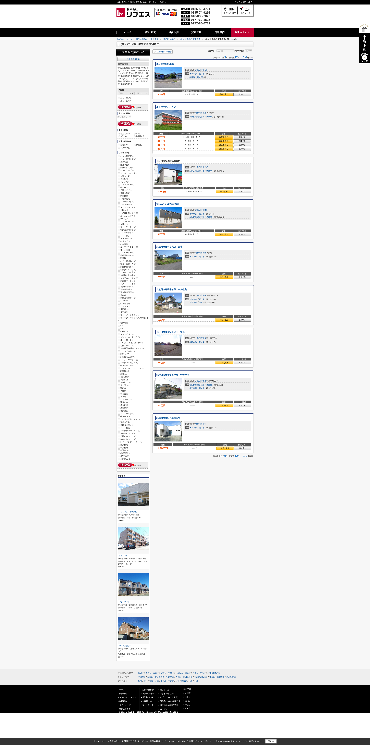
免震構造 (125, 445)
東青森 (171, 681)
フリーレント (127, 202)
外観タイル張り (128, 270)
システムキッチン (129, 278)
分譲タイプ (126, 190)
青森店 (187, 705)
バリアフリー (127, 185)
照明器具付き (127, 255)
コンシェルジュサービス (132, 368)
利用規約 (123, 701)
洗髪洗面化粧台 (128, 298)
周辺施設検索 (148, 697)
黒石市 (188, 673)
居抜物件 (125, 408)
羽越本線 (170, 677)
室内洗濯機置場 (128, 230)
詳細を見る (224, 94)
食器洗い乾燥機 (128, 275)
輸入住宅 (125, 416)
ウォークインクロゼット (132, 315)
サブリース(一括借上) (169, 697)
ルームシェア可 (128, 216)
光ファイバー (127, 334)
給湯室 (124, 450)
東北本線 (220, 677)
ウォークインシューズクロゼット (133, 319)
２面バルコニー (128, 433)
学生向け (125, 218)
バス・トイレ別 (128, 284)
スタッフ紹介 (148, 694)
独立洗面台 (126, 304)
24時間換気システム (130, 430)
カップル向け (127, 221)
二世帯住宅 (126, 199)
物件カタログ (125, 709)
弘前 (177, 681)
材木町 (205, 210)
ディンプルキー (128, 351)
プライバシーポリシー (128, 697)
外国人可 (125, 210)
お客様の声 (147, 701)
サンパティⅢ (124, 602)
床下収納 (125, 312)
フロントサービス (129, 360)
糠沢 (201, 302)
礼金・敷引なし (127, 101)
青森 (151, 681)
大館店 (187, 693)
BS (122, 329)
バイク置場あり (128, 261)
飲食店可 (125, 405)
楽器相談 (125, 162)
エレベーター (127, 252)
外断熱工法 (126, 459)
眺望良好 (125, 196)
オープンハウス (128, 207)
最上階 (124, 385)
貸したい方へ (165, 690)
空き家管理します (167, 694)
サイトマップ (125, 705)
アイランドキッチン (130, 419)
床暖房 (124, 309)
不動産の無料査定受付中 (170, 701)
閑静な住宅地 (127, 167)
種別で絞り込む (133, 59)
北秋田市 (199, 70)
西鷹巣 (209, 117)
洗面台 (124, 295)
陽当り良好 (126, 165)
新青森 (184, 681)
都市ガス (125, 394)
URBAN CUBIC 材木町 (167, 204)
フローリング (127, 233)
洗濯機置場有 (127, 267)
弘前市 (163, 673)
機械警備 (125, 453)
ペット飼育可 (127, 156)
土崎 (196, 681)
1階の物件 (125, 377)
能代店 (187, 701)
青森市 (148, 673)
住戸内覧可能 (127, 365)
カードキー (126, 204)
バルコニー (126, 244)
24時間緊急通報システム (132, 348)
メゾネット (126, 238)
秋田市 (141, 673)
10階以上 (125, 380)
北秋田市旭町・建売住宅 (168, 418)
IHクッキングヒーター (131, 442)
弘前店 (187, 708)
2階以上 (125, 374)
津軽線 (212, 677)
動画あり (140, 145)
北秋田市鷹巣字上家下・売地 (170, 332)
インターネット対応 (130, 337)
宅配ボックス (127, 345)
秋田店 (187, 697)
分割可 (124, 187)
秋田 (140, 681)
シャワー (125, 301)
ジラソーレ (123, 556)
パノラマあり (126, 148)
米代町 (205, 167)
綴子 (204, 253)
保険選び (163, 709)
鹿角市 (203, 673)
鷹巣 (204, 113)
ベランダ (125, 241)
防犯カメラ (126, 354)
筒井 (145, 681)
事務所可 (125, 179)
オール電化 (126, 250)
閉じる (271, 741)
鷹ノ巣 (202, 74)
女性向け (125, 224)
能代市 (171, 673)
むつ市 (195, 673)
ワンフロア (126, 399)
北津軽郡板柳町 (214, 673)
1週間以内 (140, 136)
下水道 (124, 396)
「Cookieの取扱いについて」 (233, 741)
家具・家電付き (128, 264)
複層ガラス (126, 422)
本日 (138, 133)
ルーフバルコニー (129, 247)
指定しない (125, 133)
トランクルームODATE (128, 512)
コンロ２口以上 (128, 272)
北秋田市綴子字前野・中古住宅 (171, 289)
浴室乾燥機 (126, 289)
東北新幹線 (231, 677)
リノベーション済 (129, 173)
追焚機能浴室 (127, 286)
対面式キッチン (128, 281)
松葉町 (205, 70)
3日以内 (124, 136)
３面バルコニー (128, 436)
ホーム (122, 690)
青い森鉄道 (159, 677)
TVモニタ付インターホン (132, 343)
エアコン (125, 306)
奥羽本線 (193, 74)
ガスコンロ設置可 (129, 213)
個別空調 (125, 411)
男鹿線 (178, 677)
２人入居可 (126, 182)
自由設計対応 (127, 425)
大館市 (156, 673)
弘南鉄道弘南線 (201, 677)
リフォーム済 (127, 414)
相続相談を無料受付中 (169, 705)
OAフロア (125, 456)
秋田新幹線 (188, 677)
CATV (124, 331)
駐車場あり (126, 371)
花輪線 (192, 77)
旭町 (204, 424)
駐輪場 (124, 258)
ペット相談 (126, 428)
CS (122, 326)
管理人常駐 (126, 193)
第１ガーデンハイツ (166, 107)
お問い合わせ (148, 690)
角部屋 (124, 391)
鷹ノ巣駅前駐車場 (165, 64)
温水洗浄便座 (127, 292)
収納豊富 (125, 323)
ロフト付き (126, 236)
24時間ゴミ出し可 (129, 363)
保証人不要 (126, 176)
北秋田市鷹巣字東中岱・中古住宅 (172, 375)
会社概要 (123, 694)
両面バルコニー (128, 439)
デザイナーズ (127, 170)
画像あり (124, 145)
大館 (157, 681)
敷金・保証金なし (127, 98)
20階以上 (125, 382)
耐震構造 (125, 448)
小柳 (191, 681)
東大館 (200, 77)
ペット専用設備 (128, 159)
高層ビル (125, 402)
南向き (124, 388)
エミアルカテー (125, 646)
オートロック (127, 340)
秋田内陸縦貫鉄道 (197, 117)
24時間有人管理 (128, 357)
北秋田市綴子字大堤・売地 (169, 247)
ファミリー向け (128, 227)
